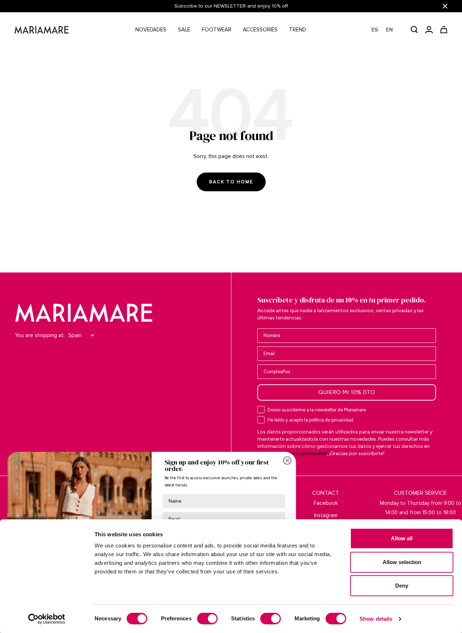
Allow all (402, 538)
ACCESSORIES (260, 29)
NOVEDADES (150, 29)
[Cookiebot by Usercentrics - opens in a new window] (46, 619)
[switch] (207, 618)
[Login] (429, 29)
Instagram (325, 515)
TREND (297, 29)
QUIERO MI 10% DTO (346, 392)
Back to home (231, 182)
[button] (386, 29)
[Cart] (444, 29)
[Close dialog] (287, 460)
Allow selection (402, 562)
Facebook (326, 503)
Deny (401, 585)
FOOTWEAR (216, 29)
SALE (184, 29)
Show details (375, 619)
